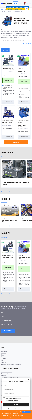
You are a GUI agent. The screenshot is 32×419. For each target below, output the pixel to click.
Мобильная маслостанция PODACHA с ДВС (22, 70)
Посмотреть (9, 101)
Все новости (4, 202)
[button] (2, 191)
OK (27, 8)
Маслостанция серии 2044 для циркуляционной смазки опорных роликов (23, 123)
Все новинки (4, 237)
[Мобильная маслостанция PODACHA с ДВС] (24, 60)
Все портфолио (4, 156)
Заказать (16, 142)
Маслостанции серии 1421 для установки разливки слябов (7, 122)
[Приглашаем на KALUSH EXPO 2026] (10, 214)
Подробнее (21, 417)
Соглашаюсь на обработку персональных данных (13, 399)
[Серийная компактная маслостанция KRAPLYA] (8, 60)
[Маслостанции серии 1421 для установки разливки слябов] (8, 112)
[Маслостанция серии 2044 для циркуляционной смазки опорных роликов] (24, 112)
